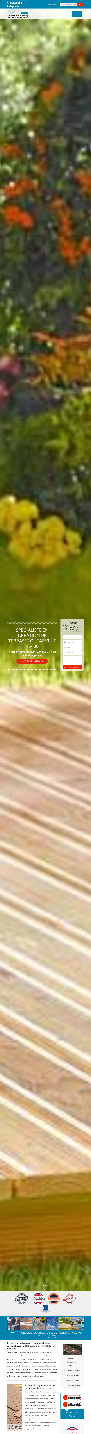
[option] (45, 717)
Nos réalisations (32, 661)
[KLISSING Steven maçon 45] (18, 14)
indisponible (15, 2)
